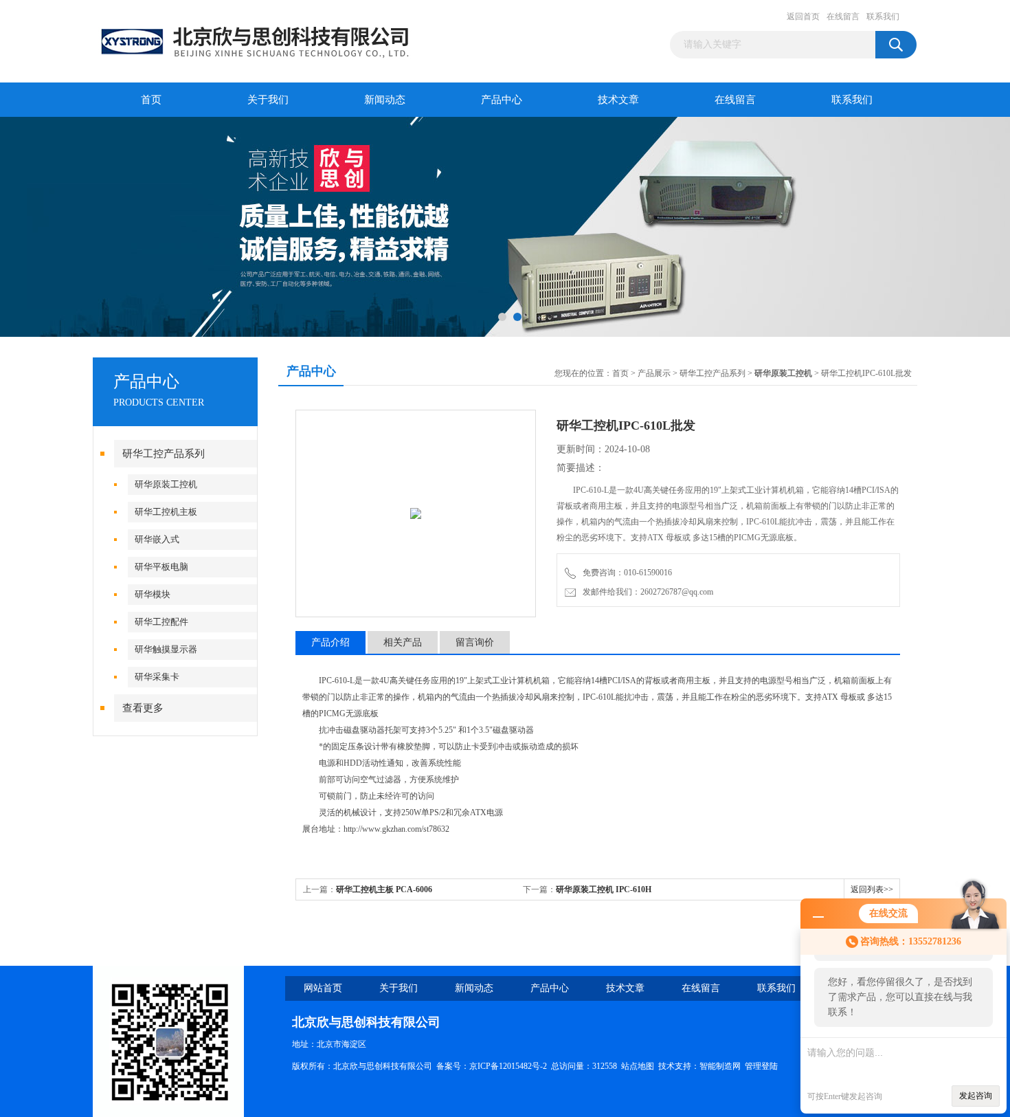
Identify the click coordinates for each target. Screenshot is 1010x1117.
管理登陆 (761, 1066)
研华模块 (152, 594)
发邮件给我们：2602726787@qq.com (646, 592)
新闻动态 (384, 99)
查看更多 (143, 708)
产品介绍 (330, 642)
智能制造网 (720, 1066)
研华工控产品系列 (163, 453)
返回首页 (803, 16)
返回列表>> (872, 889)
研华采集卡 (157, 677)
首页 (151, 99)
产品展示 (654, 373)
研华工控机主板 (166, 512)
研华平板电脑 (161, 567)
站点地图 (637, 1066)
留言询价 (475, 642)
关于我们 (268, 99)
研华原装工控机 (166, 484)
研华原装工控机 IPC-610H (603, 889)
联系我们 (882, 16)
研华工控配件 (161, 622)
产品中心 (501, 99)
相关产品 (402, 642)
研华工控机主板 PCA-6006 (384, 889)
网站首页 (323, 988)
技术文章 (618, 99)
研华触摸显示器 (166, 649)
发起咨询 (975, 1096)
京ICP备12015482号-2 (508, 1066)
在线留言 (843, 16)
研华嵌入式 (157, 539)
